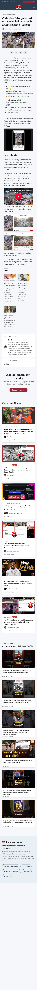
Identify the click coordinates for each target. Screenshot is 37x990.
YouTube (7, 126)
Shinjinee (19, 513)
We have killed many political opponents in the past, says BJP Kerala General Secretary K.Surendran (23, 288)
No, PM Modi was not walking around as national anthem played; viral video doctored (18, 622)
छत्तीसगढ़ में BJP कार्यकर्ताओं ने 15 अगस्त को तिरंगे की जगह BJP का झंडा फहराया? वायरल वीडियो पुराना (17, 671)
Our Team (27, 871)
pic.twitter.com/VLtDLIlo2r (20, 96)
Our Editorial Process (11, 866)
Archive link (13, 112)
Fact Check (11, 15)
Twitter (6, 121)
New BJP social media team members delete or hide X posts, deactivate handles (16, 546)
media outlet (14, 253)
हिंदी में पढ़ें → (7, 364)
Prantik (11, 589)
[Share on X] (16, 52)
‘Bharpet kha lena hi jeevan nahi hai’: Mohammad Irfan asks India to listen (18, 584)
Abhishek (17, 589)
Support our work (29, 2)
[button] (14, 144)
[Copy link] (25, 52)
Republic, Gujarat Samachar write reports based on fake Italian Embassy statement (17, 822)
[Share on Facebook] (12, 52)
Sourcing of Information (11, 871)
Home (4, 15)
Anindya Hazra (11, 475)
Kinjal (6, 29)
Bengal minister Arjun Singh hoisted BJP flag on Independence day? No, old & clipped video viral (17, 732)
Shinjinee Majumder (13, 551)
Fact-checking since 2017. (9, 1)
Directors (7, 876)
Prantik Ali (10, 437)
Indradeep (12, 513)
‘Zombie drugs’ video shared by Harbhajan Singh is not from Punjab (17, 761)
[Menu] (34, 7)
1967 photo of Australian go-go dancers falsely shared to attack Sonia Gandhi (17, 470)
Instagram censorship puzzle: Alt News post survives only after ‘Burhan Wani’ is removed (17, 508)
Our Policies (26, 866)
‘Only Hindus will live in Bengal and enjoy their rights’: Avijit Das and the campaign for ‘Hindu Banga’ (18, 431)
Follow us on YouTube (26, 646)
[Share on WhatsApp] (21, 52)
